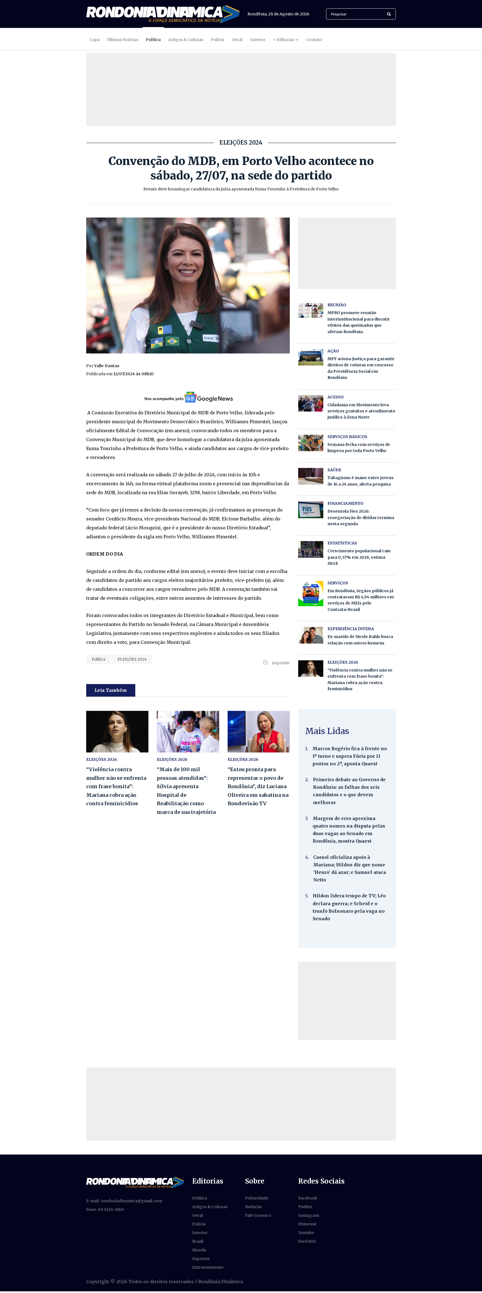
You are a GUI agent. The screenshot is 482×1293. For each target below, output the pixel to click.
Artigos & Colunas (185, 39)
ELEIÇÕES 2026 (101, 759)
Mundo (199, 1250)
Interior (258, 39)
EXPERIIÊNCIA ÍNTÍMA (350, 629)
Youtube (306, 1232)
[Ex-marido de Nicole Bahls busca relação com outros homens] (310, 635)
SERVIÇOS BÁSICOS (347, 437)
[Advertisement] (347, 1001)
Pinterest (307, 1224)
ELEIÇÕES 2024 (132, 659)
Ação (333, 351)
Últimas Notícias (122, 39)
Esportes (200, 1258)
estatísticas (342, 543)
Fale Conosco (258, 1215)
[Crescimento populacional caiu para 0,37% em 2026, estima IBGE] (310, 549)
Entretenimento (207, 1267)
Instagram (308, 1215)
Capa (95, 39)
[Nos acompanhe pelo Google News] (188, 397)
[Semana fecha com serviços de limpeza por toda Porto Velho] (310, 443)
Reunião (336, 305)
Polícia (217, 39)
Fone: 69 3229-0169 (105, 1209)
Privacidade (256, 1198)
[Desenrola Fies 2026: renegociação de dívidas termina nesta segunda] (310, 509)
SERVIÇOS (337, 583)
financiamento (345, 503)
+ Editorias (283, 39)
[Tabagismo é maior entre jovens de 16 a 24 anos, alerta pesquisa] (310, 476)
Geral (237, 39)
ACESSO (335, 397)
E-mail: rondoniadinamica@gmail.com (124, 1200)
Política (153, 39)
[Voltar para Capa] (163, 14)
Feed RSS (307, 1241)
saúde (334, 470)
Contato (314, 39)
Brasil (197, 1241)
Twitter (305, 1206)
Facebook (307, 1198)
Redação (253, 1206)
